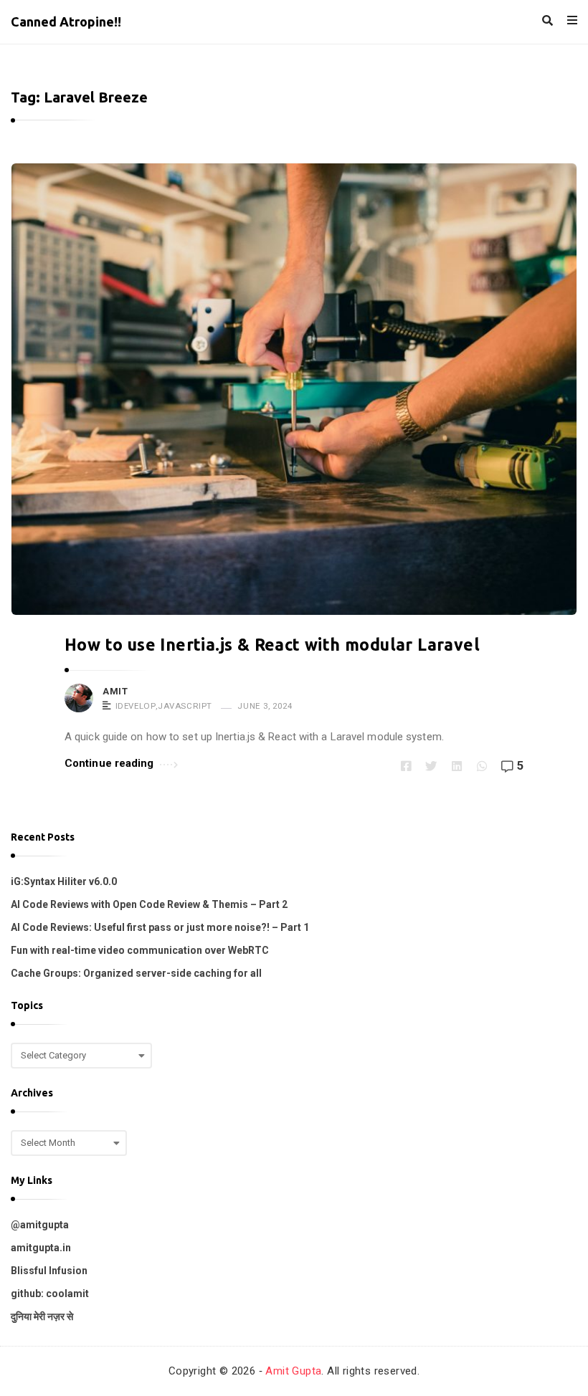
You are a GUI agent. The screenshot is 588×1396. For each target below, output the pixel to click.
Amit (115, 691)
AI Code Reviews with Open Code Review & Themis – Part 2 (149, 904)
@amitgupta (40, 1224)
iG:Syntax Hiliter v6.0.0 (64, 881)
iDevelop (135, 706)
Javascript (185, 706)
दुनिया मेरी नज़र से (42, 1316)
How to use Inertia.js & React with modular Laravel (272, 645)
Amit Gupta (293, 1370)
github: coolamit (50, 1293)
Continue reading (109, 763)
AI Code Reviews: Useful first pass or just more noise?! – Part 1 (160, 927)
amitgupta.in (41, 1247)
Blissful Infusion (49, 1270)
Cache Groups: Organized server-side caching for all (136, 973)
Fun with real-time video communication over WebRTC (140, 950)
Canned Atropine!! (66, 21)
